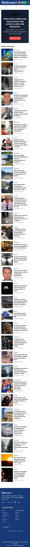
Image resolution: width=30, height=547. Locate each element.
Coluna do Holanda (19, 510)
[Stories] (19, 2)
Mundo (17, 517)
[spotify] (18, 502)
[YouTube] (15, 502)
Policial (16, 512)
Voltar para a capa (15, 38)
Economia (4, 519)
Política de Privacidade (18, 545)
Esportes (17, 519)
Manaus (17, 515)
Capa (3, 510)
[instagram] (9, 502)
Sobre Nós (9, 545)
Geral (3, 521)
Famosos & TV (5, 515)
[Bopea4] (10, 2)
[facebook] (3, 502)
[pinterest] (12, 502)
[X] (6, 502)
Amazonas (4, 512)
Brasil (3, 517)
